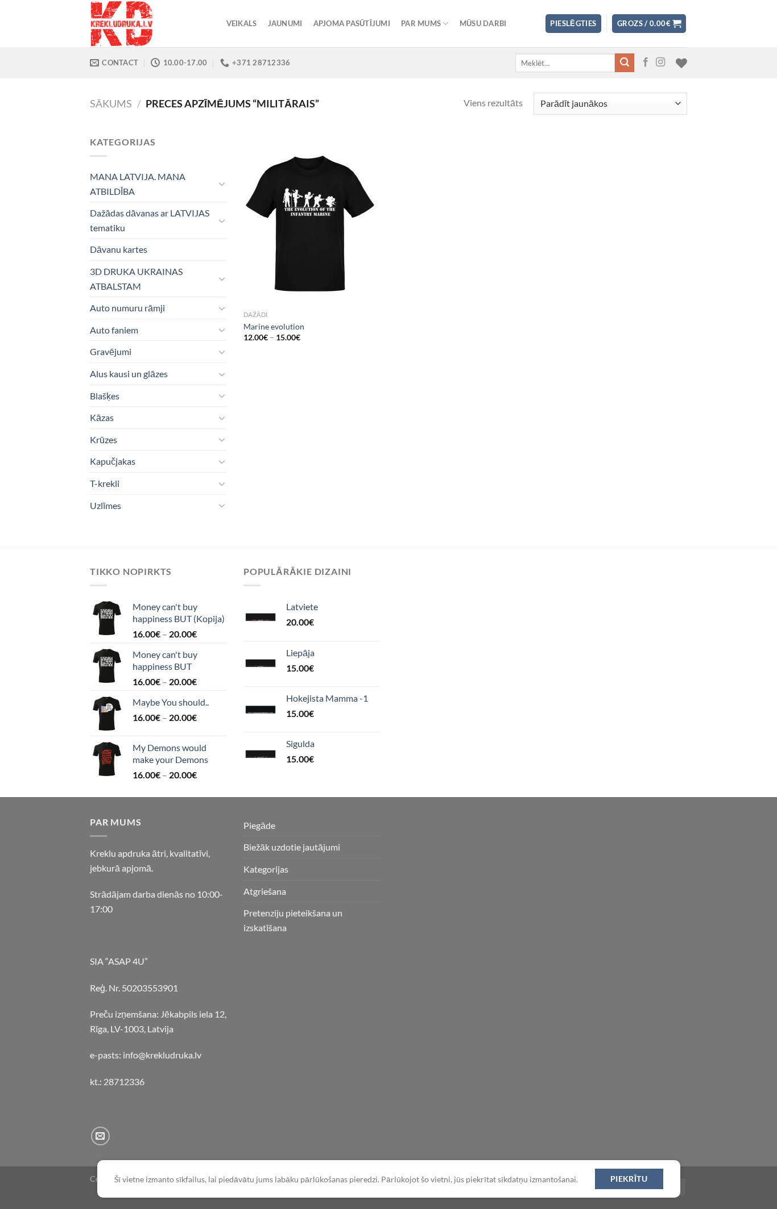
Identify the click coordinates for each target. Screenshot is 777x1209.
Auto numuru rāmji (127, 307)
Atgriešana (264, 891)
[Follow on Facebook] (645, 62)
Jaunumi (285, 23)
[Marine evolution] (313, 220)
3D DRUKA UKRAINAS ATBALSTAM (136, 278)
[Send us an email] (100, 1136)
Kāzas (102, 417)
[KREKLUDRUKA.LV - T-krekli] (147, 23)
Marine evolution (273, 326)
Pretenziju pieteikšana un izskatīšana (292, 920)
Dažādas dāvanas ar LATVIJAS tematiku (149, 220)
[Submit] (624, 63)
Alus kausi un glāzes (129, 373)
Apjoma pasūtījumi (351, 23)
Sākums (111, 103)
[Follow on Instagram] (660, 62)
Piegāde (259, 825)
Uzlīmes (105, 505)
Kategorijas (265, 869)
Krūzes (103, 439)
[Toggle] (221, 183)
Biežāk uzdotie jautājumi (291, 846)
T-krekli (104, 483)
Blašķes (104, 395)
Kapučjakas (112, 461)
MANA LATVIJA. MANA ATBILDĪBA (137, 184)
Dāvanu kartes (118, 249)
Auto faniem (114, 329)
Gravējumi (110, 351)
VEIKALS (241, 23)
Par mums (421, 23)
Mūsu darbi (483, 23)
